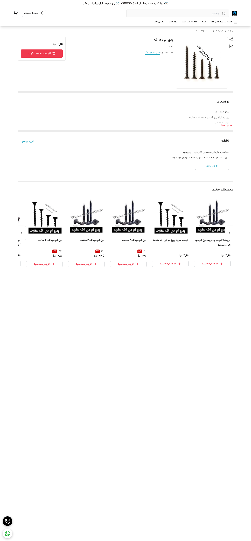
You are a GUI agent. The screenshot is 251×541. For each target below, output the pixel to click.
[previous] (229, 233)
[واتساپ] (7, 533)
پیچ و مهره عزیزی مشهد (222, 30)
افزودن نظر (28, 141)
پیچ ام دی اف (201, 30)
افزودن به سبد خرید (39, 53)
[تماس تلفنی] (7, 521)
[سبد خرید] (16, 13)
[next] (22, 233)
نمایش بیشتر (225, 125)
